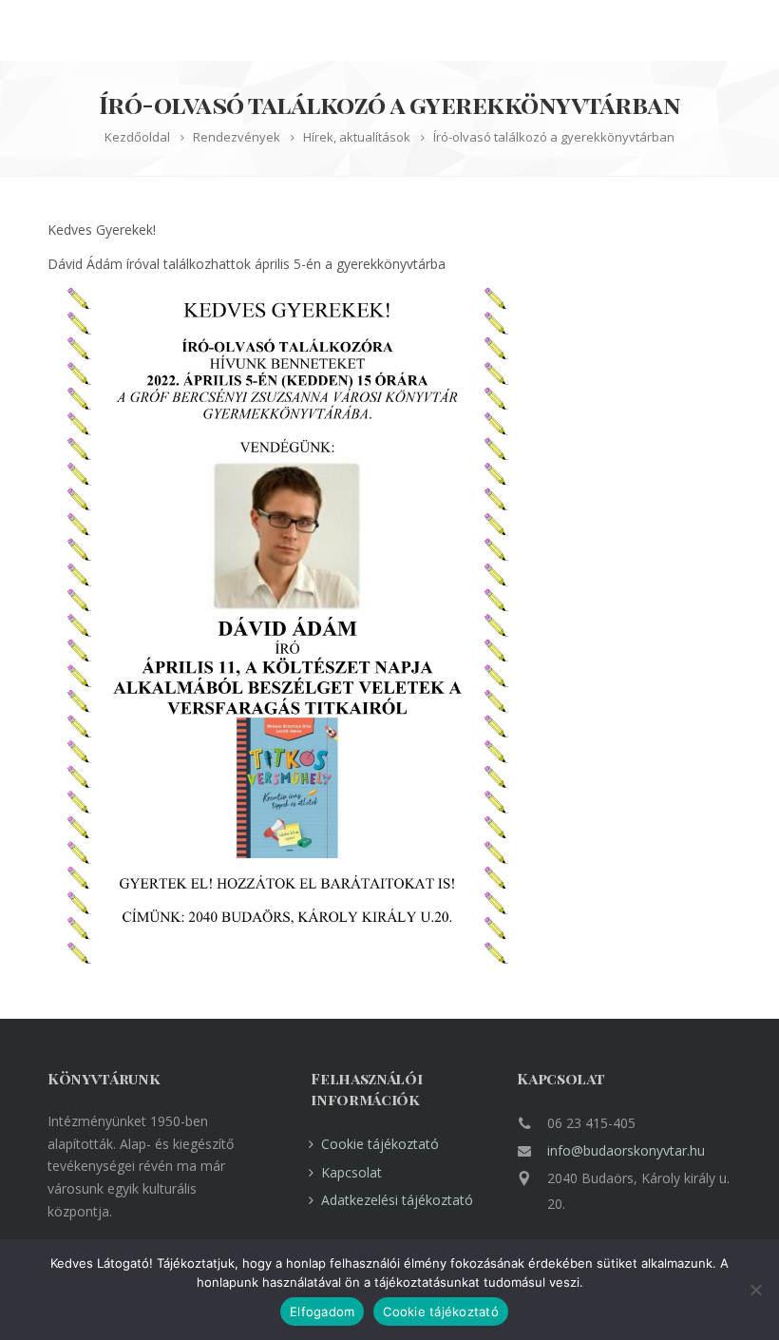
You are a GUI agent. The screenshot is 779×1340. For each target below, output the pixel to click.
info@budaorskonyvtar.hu (626, 1150)
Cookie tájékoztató (380, 1144)
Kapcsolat (351, 1172)
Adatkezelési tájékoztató (397, 1200)
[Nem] (755, 1289)
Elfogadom (322, 1311)
